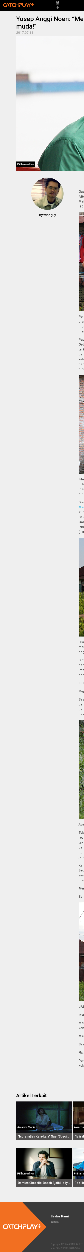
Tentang (55, 1221)
